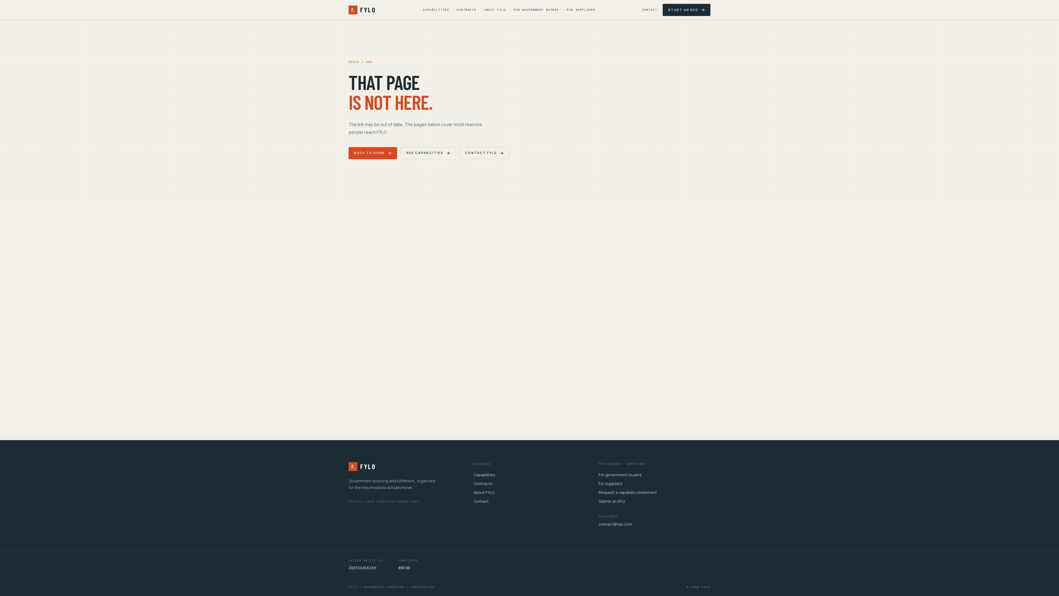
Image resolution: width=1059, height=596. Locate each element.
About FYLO (495, 10)
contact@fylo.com (615, 524)
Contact (649, 10)
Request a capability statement (628, 492)
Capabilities (436, 10)
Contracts (466, 10)
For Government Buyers (536, 10)
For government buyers (620, 474)
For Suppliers (581, 10)
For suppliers (610, 483)
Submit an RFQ (612, 501)
